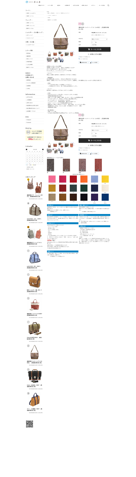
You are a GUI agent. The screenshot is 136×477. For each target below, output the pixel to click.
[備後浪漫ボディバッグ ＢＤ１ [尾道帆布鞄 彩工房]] (34, 233)
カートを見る (102, 5)
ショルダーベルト (30, 44)
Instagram (29, 119)
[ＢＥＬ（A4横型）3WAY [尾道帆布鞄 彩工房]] (34, 400)
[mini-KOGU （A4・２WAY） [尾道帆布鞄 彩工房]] (34, 209)
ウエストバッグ (30, 38)
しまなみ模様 (30, 64)
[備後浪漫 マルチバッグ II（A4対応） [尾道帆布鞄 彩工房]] (34, 352)
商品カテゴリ (41, 5)
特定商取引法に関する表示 (32, 105)
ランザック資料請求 (31, 82)
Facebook (29, 122)
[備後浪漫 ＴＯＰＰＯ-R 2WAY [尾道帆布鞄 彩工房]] (34, 304)
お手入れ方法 (76, 5)
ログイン (93, 5)
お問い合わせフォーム (84, 234)
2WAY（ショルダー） (31, 13)
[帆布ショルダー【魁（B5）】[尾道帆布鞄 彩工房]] (34, 281)
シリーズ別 (50, 5)
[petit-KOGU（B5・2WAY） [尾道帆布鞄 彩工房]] (34, 257)
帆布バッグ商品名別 (51, 13)
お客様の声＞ (30, 75)
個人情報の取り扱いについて (33, 108)
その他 (28, 88)
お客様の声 (67, 5)
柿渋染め (29, 53)
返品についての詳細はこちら (85, 56)
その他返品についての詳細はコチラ (57, 256)
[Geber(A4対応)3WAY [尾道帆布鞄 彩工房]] (34, 328)
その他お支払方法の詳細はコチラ (54, 248)
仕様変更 (29, 85)
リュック (28, 20)
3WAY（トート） (30, 16)
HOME (48, 11)
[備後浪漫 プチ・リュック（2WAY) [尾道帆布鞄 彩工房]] (34, 186)
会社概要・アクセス (31, 111)
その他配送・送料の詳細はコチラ (89, 211)
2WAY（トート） (30, 22)
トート (28, 10)
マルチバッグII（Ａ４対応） (71, 94)
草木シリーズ (30, 58)
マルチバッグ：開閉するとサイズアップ (62, 13)
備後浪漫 (29, 56)
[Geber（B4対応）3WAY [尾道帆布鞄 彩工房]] (34, 376)
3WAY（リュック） (31, 25)
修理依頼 (29, 80)
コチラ (56, 211)
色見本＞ (28, 73)
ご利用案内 (29, 99)
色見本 (58, 5)
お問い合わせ (85, 5)
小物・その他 (30, 42)
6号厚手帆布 (29, 61)
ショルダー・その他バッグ (52, 15)
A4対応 (49, 17)
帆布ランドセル (30, 28)
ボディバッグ (30, 35)
